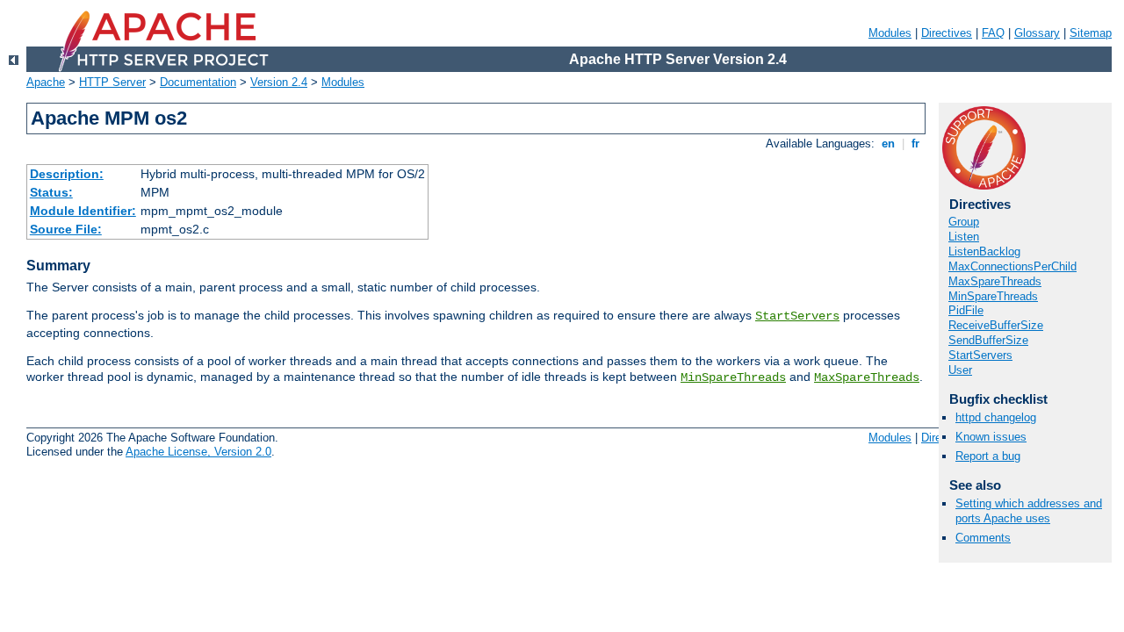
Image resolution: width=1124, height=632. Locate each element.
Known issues (991, 436)
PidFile (966, 310)
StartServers (797, 316)
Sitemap (1091, 33)
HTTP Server (112, 82)
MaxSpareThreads (866, 377)
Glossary (1037, 33)
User (960, 370)
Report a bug (987, 456)
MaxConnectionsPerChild (1012, 266)
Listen (963, 236)
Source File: (66, 229)
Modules (889, 33)
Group (963, 221)
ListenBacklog (984, 251)
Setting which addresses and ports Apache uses (1028, 511)
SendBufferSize (988, 340)
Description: (67, 174)
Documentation (198, 82)
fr (915, 143)
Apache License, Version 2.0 (198, 451)
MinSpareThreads (733, 377)
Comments (983, 537)
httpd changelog (995, 417)
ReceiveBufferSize (995, 325)
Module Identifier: (83, 211)
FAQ (993, 33)
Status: (51, 192)
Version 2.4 (278, 82)
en (888, 143)
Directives (946, 33)
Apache (45, 82)
